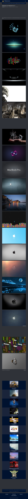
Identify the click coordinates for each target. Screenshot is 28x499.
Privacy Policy (14, 494)
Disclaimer (6, 494)
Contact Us (21, 494)
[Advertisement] (14, 12)
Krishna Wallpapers (14, 495)
